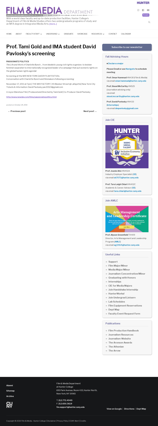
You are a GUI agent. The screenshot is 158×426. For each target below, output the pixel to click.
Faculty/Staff (33, 34)
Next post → (90, 111)
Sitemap (10, 391)
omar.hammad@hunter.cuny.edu (130, 81)
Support (113, 261)
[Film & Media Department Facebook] (143, 10)
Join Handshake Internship (123, 289)
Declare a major (115, 63)
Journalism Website (120, 338)
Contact (113, 34)
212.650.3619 (65, 404)
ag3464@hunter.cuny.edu (126, 245)
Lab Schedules (117, 301)
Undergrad (51, 34)
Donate (146, 15)
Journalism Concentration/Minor (127, 273)
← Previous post (17, 111)
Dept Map (114, 309)
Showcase (82, 34)
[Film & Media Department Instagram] (138, 10)
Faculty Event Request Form (124, 313)
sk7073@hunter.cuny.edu (126, 177)
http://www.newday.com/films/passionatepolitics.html (31, 97)
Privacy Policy (62, 421)
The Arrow (114, 350)
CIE (134, 174)
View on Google (114, 409)
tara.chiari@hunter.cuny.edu (127, 191)
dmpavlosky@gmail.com (126, 108)
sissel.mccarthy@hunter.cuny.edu (123, 96)
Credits (83, 421)
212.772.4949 (65, 400)
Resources (96, 34)
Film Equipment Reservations (125, 305)
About (19, 34)
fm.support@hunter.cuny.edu (70, 407)
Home (9, 34)
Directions (129, 409)
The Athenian (116, 346)
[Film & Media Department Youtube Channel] (148, 10)
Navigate (130, 69)
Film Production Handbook (124, 330)
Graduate (68, 34)
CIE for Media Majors (120, 285)
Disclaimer (51, 421)
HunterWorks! (116, 293)
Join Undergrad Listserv (122, 297)
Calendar (126, 34)
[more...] (53, 24)
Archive (10, 396)
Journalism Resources (121, 334)
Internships (112, 105)
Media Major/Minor (119, 269)
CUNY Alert (74, 421)
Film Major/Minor (118, 265)
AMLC (117, 242)
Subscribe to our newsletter (127, 47)
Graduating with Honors (122, 277)
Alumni (9, 385)
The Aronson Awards (120, 342)
